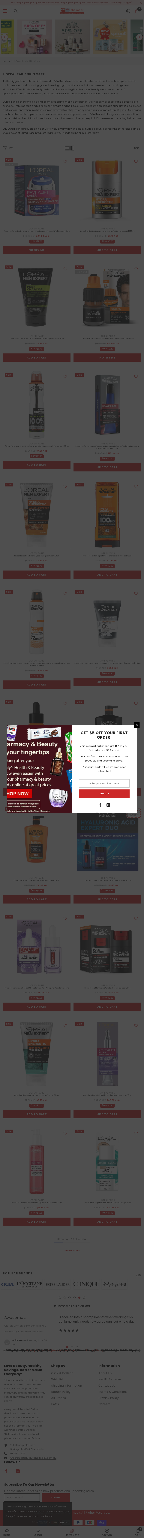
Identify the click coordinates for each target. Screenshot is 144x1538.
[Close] (137, 725)
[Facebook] (100, 805)
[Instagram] (108, 805)
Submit (104, 793)
